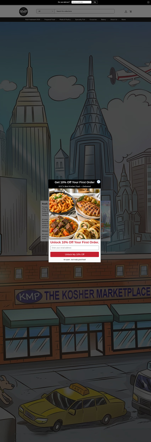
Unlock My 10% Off (74, 254)
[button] (148, 2)
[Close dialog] (98, 181)
